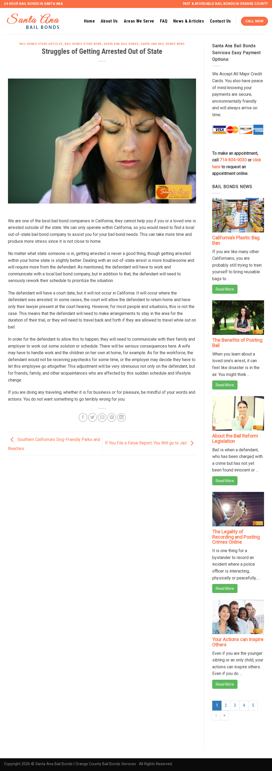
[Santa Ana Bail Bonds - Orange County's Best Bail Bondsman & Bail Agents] (40, 21)
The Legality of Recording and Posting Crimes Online (236, 537)
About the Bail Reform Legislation (235, 438)
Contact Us (220, 21)
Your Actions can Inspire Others (238, 641)
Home (89, 21)
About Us (109, 21)
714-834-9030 (233, 159)
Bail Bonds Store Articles (41, 44)
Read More (225, 289)
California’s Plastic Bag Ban (236, 240)
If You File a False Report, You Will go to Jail (146, 443)
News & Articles (188, 21)
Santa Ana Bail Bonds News (163, 44)
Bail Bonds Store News (83, 44)
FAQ (163, 21)
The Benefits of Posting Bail (237, 342)
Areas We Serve (139, 21)
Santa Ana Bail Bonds (121, 44)
